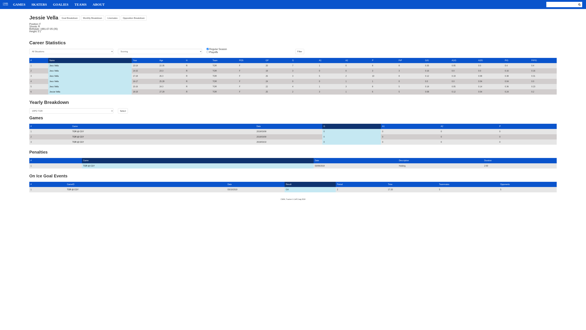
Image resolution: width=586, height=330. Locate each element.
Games (19, 4)
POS (241, 60)
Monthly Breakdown (92, 18)
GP (267, 60)
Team (215, 60)
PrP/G (534, 60)
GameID (70, 184)
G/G (427, 60)
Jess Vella (54, 65)
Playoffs (213, 52)
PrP (400, 60)
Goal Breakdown (70, 18)
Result (288, 184)
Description (404, 160)
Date (259, 126)
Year (135, 60)
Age (161, 60)
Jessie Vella (54, 92)
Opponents (505, 184)
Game (75, 126)
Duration (488, 160)
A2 (346, 60)
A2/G (480, 60)
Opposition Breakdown (134, 18)
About (99, 4)
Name (52, 60)
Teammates (444, 184)
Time (390, 184)
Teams (80, 4)
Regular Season (218, 49)
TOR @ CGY (78, 131)
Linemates (112, 18)
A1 (320, 60)
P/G (506, 60)
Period (340, 184)
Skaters (39, 4)
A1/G (454, 60)
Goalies (60, 4)
